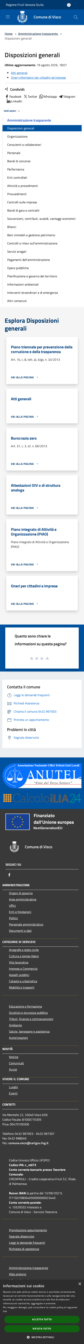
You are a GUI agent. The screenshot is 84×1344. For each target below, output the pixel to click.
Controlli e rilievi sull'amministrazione (32, 243)
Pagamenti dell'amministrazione (28, 259)
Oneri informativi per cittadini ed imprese (38, 77)
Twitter (32, 96)
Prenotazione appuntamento (28, 1230)
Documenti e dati (20, 930)
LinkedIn (16, 101)
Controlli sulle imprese (22, 202)
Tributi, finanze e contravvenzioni (31, 1019)
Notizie (13, 1057)
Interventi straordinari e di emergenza (32, 292)
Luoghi (13, 1087)
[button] (42, 1337)
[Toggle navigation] (7, 16)
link (5, 1311)
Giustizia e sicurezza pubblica (28, 1012)
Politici (13, 918)
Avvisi (13, 1069)
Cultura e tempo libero (24, 956)
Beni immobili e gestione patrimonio (31, 235)
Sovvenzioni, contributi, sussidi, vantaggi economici (41, 218)
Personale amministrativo (26, 924)
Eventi (13, 1093)
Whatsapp (50, 96)
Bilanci (11, 226)
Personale (13, 153)
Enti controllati (17, 177)
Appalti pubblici (19, 975)
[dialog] (42, 1312)
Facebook (15, 96)
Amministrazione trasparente (38, 33)
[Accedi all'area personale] (69, 5)
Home (9, 33)
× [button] (79, 1284)
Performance (15, 169)
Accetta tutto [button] (42, 1319)
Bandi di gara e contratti (23, 210)
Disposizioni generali (20, 128)
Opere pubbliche (18, 268)
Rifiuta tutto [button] (42, 1328)
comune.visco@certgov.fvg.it (28, 1143)
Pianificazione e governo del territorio (32, 276)
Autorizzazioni (18, 1037)
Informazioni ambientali (23, 284)
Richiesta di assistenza (24, 1249)
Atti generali (19, 72)
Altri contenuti (17, 300)
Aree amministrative (22, 899)
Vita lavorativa (18, 962)
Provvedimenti (17, 194)
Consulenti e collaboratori (24, 144)
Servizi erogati (16, 251)
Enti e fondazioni (20, 912)
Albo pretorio (17, 1274)
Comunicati (16, 1063)
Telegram (69, 96)
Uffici (12, 905)
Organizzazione (17, 136)
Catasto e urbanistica (23, 981)
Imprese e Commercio (23, 968)
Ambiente (15, 1025)
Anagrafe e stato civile (24, 949)
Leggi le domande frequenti (27, 1242)
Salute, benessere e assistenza (29, 1031)
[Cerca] (75, 17)
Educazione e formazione (25, 1006)
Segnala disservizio (21, 1236)
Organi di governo (21, 893)
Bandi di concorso (18, 161)
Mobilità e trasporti (21, 987)
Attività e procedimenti (22, 185)
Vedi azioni (10, 111)
